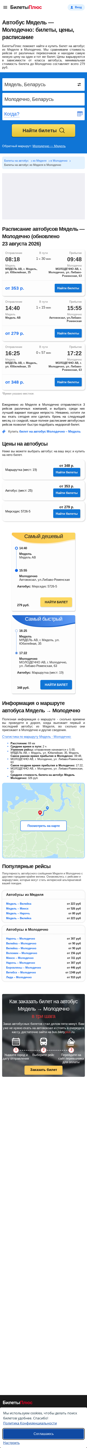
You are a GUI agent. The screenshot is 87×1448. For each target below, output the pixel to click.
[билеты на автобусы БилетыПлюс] (17, 1403)
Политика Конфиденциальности (30, 1423)
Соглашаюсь (44, 1434)
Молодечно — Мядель (49, 146)
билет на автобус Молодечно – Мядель (50, 431)
